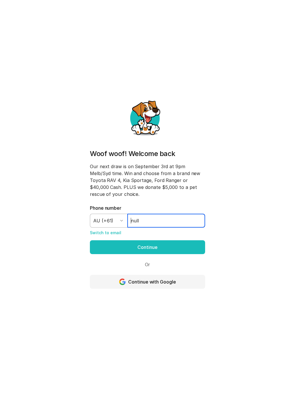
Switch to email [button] (105, 232)
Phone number (105, 208)
